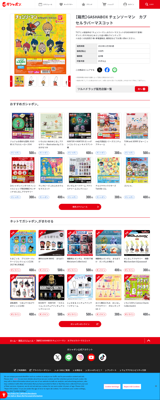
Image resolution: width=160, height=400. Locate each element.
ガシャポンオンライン (80, 324)
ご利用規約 (21, 370)
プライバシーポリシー (41, 370)
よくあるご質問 (63, 370)
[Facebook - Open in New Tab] (107, 69)
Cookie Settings (112, 386)
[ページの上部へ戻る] (148, 340)
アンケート (111, 370)
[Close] (156, 386)
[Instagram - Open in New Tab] (80, 357)
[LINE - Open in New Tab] (114, 69)
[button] (11, 81)
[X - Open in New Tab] (99, 69)
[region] (80, 386)
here (16, 379)
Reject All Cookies (132, 386)
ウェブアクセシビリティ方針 (134, 370)
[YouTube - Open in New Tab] (91, 357)
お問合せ (78, 370)
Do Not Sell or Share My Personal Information (23, 396)
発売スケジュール (80, 206)
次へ (140, 88)
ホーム (13, 340)
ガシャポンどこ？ (94, 370)
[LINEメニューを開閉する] (68, 357)
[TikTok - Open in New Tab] (102, 357)
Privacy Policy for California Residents (21, 393)
